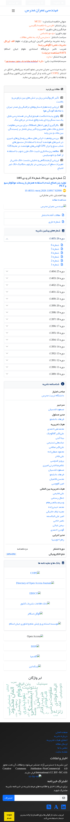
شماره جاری (55, 221)
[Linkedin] (63, 808)
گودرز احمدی (57, 529)
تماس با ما (62, 747)
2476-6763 (11, 554)
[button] (42, 818)
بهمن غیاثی (58, 525)
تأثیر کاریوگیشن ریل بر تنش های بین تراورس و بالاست (37, 99)
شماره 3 (55, 256)
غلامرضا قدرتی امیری (53, 465)
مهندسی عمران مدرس (41, 10)
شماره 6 (55, 245)
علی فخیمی (58, 493)
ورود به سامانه (34, 3)
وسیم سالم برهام (55, 502)
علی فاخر (59, 456)
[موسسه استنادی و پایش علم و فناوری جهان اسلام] (35, 624)
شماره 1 (55, 264)
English (57, 3)
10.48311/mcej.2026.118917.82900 (43, 190)
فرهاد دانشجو (57, 419)
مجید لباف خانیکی (55, 511)
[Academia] (56, 808)
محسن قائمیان (56, 479)
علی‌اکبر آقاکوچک (55, 433)
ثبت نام (12, 3)
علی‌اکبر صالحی (56, 447)
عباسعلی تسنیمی (55, 442)
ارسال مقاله (61, 743)
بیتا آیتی (60, 438)
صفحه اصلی (61, 732)
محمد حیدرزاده (56, 507)
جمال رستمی (57, 497)
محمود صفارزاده (56, 451)
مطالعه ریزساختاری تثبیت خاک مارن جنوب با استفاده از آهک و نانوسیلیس (35, 153)
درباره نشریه (60, 736)
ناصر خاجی (58, 520)
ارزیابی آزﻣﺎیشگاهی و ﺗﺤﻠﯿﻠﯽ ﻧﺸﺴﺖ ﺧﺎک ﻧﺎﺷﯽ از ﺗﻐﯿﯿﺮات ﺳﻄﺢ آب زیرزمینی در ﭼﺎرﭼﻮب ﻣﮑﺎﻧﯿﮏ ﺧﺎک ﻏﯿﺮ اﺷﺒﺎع (35, 164)
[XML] (14, 178)
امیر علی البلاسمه (55, 516)
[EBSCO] (35, 594)
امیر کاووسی (58, 483)
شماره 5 (55, 248)
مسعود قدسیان (56, 409)
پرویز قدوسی (57, 460)
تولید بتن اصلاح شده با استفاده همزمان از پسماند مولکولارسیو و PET (35, 184)
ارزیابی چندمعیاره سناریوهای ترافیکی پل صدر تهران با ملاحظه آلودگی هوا (35, 108)
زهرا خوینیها (58, 539)
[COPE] (35, 573)
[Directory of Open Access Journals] (35, 584)
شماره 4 (55, 252)
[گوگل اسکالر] (35, 614)
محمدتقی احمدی (55, 428)
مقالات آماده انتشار (51, 215)
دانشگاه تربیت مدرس (53, 395)
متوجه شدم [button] (9, 816)
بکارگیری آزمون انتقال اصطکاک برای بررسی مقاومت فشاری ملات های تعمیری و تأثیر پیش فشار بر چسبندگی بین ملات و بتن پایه (35, 129)
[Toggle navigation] (13, 10)
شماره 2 (55, 260)
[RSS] (49, 808)
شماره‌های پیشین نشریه (48, 230)
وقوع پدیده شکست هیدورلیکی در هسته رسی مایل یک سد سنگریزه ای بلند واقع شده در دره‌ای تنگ (35, 117)
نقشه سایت (61, 751)
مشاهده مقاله (59, 199)
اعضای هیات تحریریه (57, 740)
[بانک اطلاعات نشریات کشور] (35, 604)
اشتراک (8, 797)
